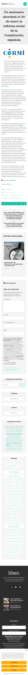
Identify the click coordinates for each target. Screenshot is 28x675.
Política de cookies (6, 673)
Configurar (14, 670)
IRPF (14, 505)
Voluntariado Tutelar (14, 549)
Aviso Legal (22, 673)
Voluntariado (17, 547)
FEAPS (10, 497)
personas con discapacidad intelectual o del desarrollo (14, 526)
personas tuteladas (13, 529)
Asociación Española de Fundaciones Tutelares (14, 472)
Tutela (9, 547)
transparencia (18, 544)
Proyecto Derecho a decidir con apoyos (14, 538)
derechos (9, 488)
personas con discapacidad (14, 519)
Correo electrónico (8, 322)
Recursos (11, 268)
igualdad (7, 505)
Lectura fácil (10, 508)
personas (13, 517)
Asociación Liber (8, 479)
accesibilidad (18, 462)
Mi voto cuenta (14, 511)
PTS (22, 128)
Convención (17, 482)
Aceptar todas (14, 662)
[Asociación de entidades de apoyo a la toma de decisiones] (8, 4)
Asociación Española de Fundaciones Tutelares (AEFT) (14, 476)
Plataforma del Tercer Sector (15, 198)
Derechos (7, 192)
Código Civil (10, 485)
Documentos (7, 268)
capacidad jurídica (19, 479)
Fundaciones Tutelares (13, 499)
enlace (6, 86)
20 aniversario (9, 462)
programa (13, 180)
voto (20, 552)
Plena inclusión (14, 532)
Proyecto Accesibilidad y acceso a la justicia (14, 535)
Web (4, 330)
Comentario (7, 299)
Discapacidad (4, 198)
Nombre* (14, 625)
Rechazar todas (14, 666)
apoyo (14, 468)
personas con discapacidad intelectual (14, 522)
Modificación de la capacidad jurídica (14, 514)
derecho (22, 195)
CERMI (20, 125)
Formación (17, 497)
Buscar (22, 384)
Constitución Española (14, 195)
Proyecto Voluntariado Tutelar (13, 541)
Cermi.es (9, 184)
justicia (20, 505)
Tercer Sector (9, 544)
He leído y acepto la (9, 363)
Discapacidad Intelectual (14, 491)
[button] (26, 650)
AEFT (20, 465)
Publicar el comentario (11, 369)
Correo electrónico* (14, 630)
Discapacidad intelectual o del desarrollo (13, 494)
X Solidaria (14, 555)
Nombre (6, 314)
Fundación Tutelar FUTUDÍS (13, 502)
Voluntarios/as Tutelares (11, 552)
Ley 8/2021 (18, 508)
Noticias (12, 192)
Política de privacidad (15, 673)
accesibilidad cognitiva (10, 465)
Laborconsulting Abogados (14, 433)
